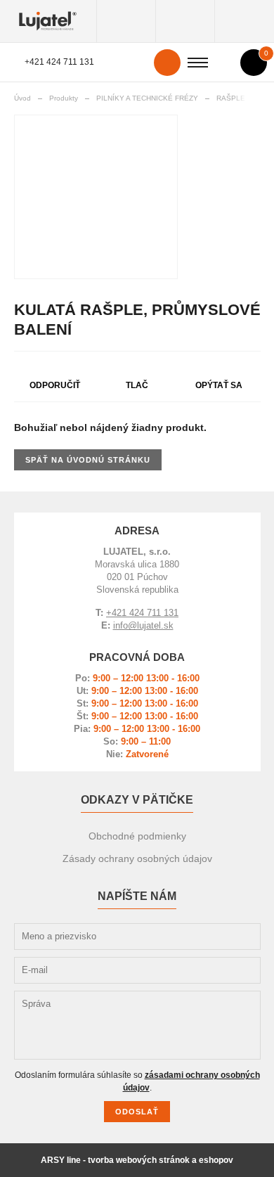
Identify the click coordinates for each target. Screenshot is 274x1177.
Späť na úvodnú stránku (87, 460)
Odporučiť (55, 385)
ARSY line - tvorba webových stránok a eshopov (137, 1160)
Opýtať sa (218, 385)
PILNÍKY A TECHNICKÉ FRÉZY (147, 98)
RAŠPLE (230, 98)
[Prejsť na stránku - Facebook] (223, 920)
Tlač (137, 385)
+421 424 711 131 (59, 62)
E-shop (185, 21)
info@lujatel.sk (143, 625)
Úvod (22, 98)
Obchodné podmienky (137, 836)
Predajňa (244, 21)
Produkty (126, 21)
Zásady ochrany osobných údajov (137, 858)
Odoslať (137, 1111)
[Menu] (198, 62)
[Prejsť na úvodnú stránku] (48, 21)
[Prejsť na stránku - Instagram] (248, 910)
